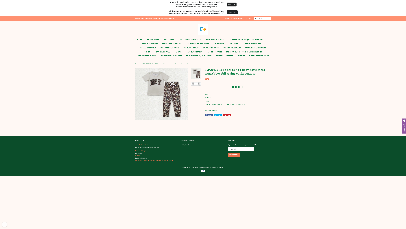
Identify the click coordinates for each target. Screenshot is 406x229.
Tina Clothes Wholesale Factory (146, 145)
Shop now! (232, 12)
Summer (147, 52)
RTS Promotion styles (171, 44)
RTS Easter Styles (191, 48)
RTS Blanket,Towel (195, 52)
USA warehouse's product (191, 40)
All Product (168, 40)
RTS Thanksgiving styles (255, 48)
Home (139, 40)
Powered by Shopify (217, 167)
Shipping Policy (187, 145)
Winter (179, 52)
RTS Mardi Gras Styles (169, 48)
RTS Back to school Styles (198, 44)
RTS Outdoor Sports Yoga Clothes (230, 56)
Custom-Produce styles (259, 56)
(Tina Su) (138, 155)
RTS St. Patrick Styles (254, 44)
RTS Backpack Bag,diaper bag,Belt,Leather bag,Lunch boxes (186, 56)
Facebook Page (140, 151)
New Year (231, 4)
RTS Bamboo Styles (150, 44)
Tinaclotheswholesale (202, 167)
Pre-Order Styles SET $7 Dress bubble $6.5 (247, 40)
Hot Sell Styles (152, 40)
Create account (238, 18)
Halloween (235, 44)
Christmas (219, 44)
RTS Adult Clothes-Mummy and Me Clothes (244, 52)
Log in (227, 18)
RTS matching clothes (215, 40)
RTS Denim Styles (215, 52)
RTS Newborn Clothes (147, 56)
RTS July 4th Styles (211, 48)
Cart (250, 18)
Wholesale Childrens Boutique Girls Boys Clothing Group (154, 160)
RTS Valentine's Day (148, 48)
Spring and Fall (163, 52)
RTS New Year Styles (232, 48)
